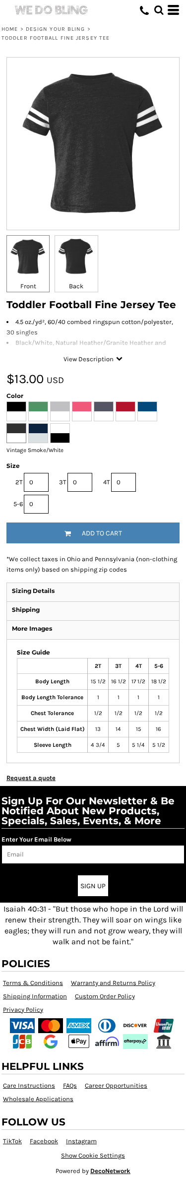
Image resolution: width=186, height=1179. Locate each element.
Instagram (81, 1141)
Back (76, 286)
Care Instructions (29, 1085)
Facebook (44, 1141)
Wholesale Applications (38, 1099)
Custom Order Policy (105, 996)
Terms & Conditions (33, 982)
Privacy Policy (23, 1009)
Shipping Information (35, 996)
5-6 (18, 504)
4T (106, 482)
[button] (159, 10)
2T (19, 482)
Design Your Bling (55, 29)
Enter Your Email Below (36, 839)
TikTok (12, 1141)
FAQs (70, 1085)
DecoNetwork (110, 1171)
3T (62, 482)
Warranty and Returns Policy (113, 982)
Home (9, 29)
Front (28, 286)
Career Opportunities (116, 1085)
